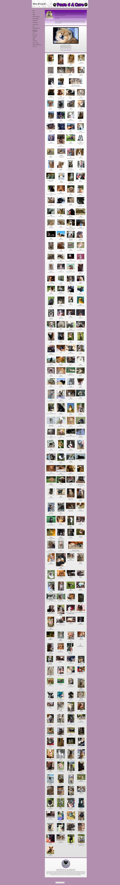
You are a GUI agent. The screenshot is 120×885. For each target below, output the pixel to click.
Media (34, 38)
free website (60, 882)
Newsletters (35, 40)
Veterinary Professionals (35, 31)
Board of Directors (36, 16)
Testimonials (35, 22)
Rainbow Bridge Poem (37, 44)
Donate (34, 14)
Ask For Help (35, 24)
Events (34, 33)
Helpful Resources (36, 28)
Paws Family (35, 35)
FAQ (33, 26)
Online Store (35, 20)
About (34, 12)
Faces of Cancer (39, 4)
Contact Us (35, 46)
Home (34, 10)
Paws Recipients (36, 18)
